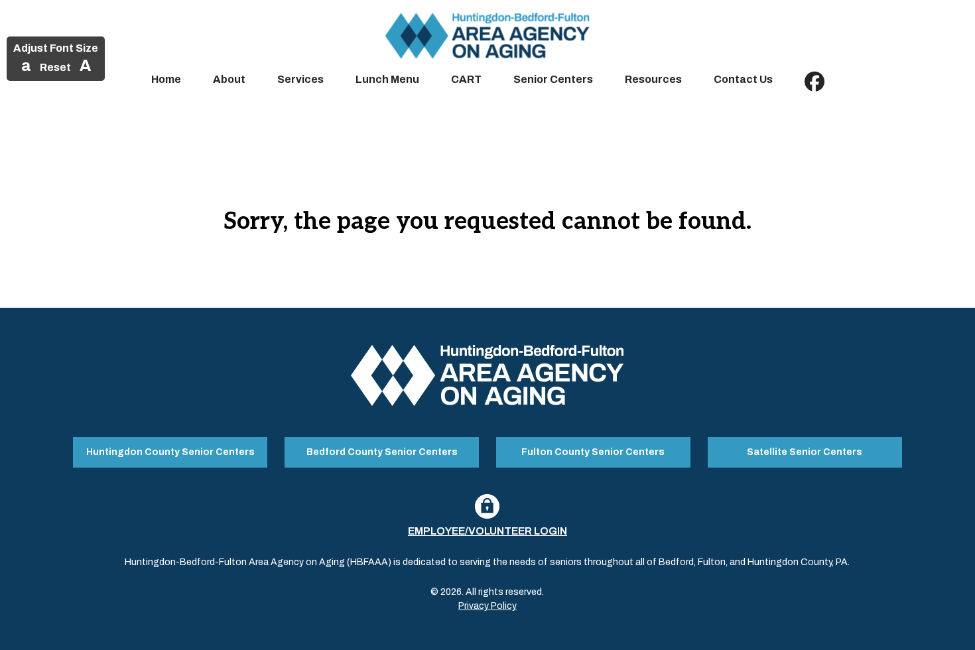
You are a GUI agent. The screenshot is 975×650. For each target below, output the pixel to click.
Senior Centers (553, 79)
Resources (653, 79)
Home (166, 79)
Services (300, 79)
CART (466, 79)
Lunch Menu (387, 79)
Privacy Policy (487, 606)
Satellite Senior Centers (804, 452)
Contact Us (743, 79)
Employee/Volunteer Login (487, 531)
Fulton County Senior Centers (593, 452)
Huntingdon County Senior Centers (170, 452)
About (229, 79)
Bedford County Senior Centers (382, 452)
